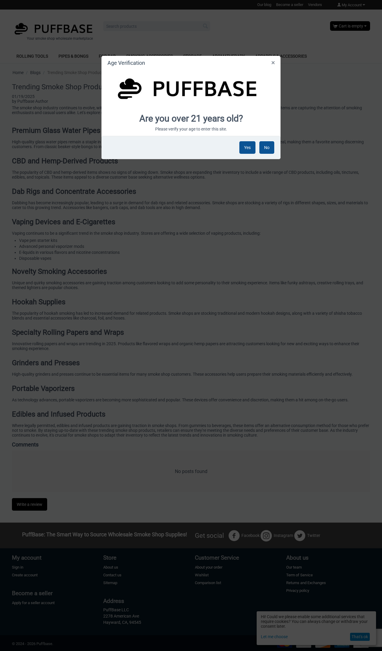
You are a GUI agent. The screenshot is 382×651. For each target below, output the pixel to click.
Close (273, 64)
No (266, 147)
